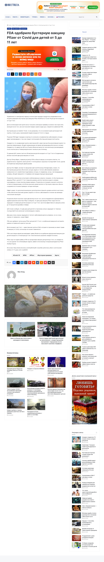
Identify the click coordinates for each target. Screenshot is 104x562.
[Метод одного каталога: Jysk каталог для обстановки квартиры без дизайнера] (76, 82)
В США (8, 17)
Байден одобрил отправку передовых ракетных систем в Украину (15, 411)
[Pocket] (39, 74)
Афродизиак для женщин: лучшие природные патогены (89, 131)
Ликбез (42, 17)
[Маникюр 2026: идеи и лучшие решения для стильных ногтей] (76, 187)
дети (57, 255)
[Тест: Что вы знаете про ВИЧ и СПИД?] (76, 195)
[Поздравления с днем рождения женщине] (76, 538)
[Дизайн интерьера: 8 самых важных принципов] (76, 220)
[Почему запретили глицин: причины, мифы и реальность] (76, 75)
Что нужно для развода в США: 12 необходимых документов (89, 139)
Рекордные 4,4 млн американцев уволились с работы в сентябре (34, 413)
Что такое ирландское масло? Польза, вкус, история (88, 310)
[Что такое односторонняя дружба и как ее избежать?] (76, 493)
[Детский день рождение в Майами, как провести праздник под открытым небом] (76, 170)
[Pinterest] (24, 74)
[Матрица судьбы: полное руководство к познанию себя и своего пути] (76, 92)
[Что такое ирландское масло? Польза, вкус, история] (76, 311)
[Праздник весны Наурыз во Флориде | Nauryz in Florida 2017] (16, 362)
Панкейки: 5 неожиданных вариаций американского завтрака (89, 114)
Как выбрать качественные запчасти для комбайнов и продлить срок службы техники (89, 339)
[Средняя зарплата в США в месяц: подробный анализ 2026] (76, 50)
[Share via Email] (49, 262)
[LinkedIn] (16, 74)
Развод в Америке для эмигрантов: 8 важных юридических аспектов (88, 484)
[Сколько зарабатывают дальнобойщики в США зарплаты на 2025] (76, 463)
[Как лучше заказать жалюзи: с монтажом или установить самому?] (76, 357)
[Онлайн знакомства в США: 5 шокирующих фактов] (76, 162)
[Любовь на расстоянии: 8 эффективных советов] (76, 365)
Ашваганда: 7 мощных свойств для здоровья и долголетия (89, 446)
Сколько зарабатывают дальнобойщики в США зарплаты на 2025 (89, 462)
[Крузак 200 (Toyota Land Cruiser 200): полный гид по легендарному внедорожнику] (76, 287)
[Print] (53, 262)
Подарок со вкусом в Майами (35, 368)
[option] (36, 301)
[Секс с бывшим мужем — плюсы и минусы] (76, 147)
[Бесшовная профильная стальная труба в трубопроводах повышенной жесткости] (76, 256)
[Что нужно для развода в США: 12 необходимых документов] (76, 140)
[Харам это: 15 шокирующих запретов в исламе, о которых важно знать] (76, 57)
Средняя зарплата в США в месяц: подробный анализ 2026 (89, 49)
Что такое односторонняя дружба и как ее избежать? (89, 492)
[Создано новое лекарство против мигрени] (76, 272)
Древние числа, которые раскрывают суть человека (89, 247)
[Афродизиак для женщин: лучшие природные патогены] (76, 132)
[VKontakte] (32, 74)
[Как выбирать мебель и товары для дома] (76, 213)
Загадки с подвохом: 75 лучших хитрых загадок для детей (89, 302)
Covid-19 (17, 255)
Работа (15, 17)
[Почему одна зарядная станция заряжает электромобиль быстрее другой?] (76, 227)
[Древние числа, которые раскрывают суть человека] (76, 248)
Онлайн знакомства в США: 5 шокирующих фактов (88, 161)
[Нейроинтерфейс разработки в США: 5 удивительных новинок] (76, 500)
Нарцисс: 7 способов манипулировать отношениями (88, 99)
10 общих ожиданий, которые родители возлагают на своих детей (89, 544)
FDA (25, 255)
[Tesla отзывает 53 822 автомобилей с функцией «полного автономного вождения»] (16, 383)
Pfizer (32, 255)
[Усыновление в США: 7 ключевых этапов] (76, 107)
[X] (12, 74)
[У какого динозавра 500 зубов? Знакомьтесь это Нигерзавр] (76, 349)
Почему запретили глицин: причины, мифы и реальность (89, 74)
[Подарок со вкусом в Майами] (36, 362)
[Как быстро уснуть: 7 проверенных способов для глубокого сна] (76, 67)
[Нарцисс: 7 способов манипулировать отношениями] (76, 100)
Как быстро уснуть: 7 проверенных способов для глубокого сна (88, 66)
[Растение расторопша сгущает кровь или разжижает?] (76, 155)
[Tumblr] (20, 74)
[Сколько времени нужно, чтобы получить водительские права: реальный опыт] (76, 328)
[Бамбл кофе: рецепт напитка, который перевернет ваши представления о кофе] (76, 122)
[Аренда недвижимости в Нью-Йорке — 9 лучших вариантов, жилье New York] (76, 40)
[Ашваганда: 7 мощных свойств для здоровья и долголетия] (76, 447)
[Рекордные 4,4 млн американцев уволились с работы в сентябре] (36, 404)
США (13, 25)
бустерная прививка (45, 255)
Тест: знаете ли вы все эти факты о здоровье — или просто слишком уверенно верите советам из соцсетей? (89, 203)
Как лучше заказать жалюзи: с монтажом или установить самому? (89, 356)
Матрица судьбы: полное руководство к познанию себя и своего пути (89, 91)
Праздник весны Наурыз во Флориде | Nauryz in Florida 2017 (14, 370)
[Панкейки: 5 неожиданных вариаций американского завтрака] (76, 115)
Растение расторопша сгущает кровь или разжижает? (88, 154)
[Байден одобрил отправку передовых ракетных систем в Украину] (16, 403)
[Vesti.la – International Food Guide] (11, 4)
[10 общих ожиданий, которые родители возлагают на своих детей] (76, 545)
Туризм (34, 17)
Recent (84, 32)
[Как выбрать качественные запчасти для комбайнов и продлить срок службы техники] (76, 338)
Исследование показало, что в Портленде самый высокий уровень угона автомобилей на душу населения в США (89, 238)
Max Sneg (21, 272)
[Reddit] (28, 74)
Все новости (15, 28)
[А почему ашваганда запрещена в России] (76, 265)
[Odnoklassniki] (36, 74)
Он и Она (50, 17)
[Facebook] (8, 74)
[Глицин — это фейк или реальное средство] (76, 296)
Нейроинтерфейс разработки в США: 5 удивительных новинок (88, 499)
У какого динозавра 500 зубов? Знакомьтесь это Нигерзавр (89, 348)
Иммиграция (24, 17)
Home (9, 25)
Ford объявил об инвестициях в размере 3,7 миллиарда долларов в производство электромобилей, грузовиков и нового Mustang (36, 391)
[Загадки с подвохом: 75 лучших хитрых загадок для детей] (76, 303)
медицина (23, 28)
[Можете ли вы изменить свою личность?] (76, 280)
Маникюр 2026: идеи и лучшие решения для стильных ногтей (88, 186)
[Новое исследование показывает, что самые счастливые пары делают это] (76, 319)
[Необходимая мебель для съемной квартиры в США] (76, 180)
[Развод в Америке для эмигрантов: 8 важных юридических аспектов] (76, 485)
